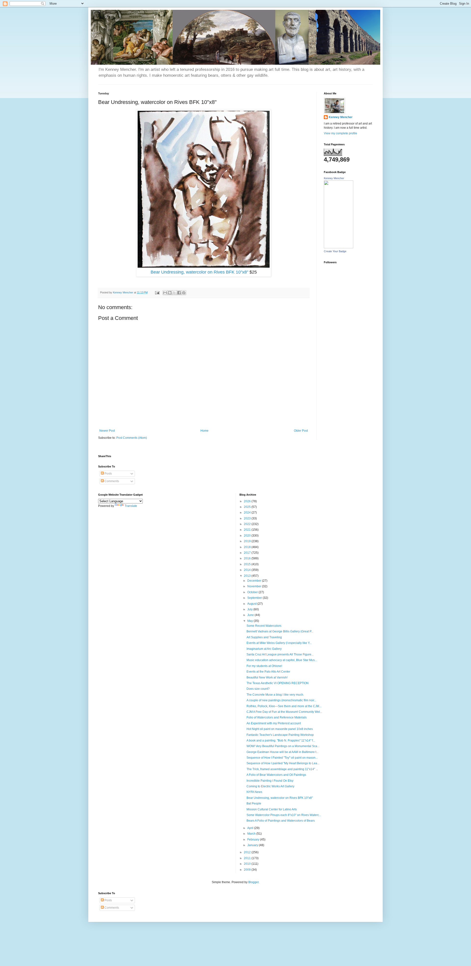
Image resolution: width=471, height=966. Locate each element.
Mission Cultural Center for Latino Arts (272, 809)
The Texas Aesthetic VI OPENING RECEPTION (278, 683)
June (251, 615)
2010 (247, 864)
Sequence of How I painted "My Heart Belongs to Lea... (283, 763)
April (250, 828)
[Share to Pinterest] (183, 292)
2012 (247, 852)
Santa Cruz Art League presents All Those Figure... (280, 654)
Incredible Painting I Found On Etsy (270, 780)
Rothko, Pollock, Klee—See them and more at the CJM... (284, 706)
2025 (247, 507)
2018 (247, 547)
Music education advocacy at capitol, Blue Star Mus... (282, 660)
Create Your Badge (335, 251)
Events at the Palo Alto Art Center (268, 671)
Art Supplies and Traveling (264, 637)
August (252, 603)
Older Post (301, 430)
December (254, 580)
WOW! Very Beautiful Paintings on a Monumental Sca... (283, 746)
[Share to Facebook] (179, 292)
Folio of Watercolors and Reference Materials (277, 717)
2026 (247, 501)
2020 (247, 535)
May (250, 621)
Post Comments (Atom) (131, 437)
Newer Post (107, 430)
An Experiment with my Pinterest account (274, 723)
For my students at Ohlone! (264, 666)
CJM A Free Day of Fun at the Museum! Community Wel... (284, 712)
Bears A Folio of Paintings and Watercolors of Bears (281, 820)
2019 (247, 541)
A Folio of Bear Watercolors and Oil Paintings (276, 775)
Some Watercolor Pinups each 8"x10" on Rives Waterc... (284, 815)
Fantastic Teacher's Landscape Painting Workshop (280, 735)
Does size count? (258, 688)
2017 (247, 552)
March (251, 833)
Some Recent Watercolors (264, 625)
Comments (111, 481)
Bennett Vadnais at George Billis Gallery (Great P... (280, 631)
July (250, 609)
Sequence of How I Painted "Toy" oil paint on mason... (282, 757)
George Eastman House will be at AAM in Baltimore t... (282, 752)
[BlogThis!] (169, 292)
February (253, 839)
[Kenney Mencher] (338, 247)
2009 (247, 869)
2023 (247, 518)
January (253, 845)
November (254, 586)
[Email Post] (157, 292)
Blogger (253, 882)
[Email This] (165, 292)
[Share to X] (174, 292)
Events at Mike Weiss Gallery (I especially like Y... (279, 643)
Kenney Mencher (341, 117)
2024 (247, 512)
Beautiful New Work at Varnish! (267, 677)
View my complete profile (340, 133)
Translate (131, 506)
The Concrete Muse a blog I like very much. (275, 694)
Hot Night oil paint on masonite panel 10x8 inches (280, 729)
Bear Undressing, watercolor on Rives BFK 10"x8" (199, 272)
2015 (247, 564)
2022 (247, 524)
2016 (247, 558)
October (253, 592)
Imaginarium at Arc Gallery (264, 649)
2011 (247, 858)
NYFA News (254, 792)
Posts (108, 473)
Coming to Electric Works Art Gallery (270, 786)
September (255, 598)
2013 (247, 575)
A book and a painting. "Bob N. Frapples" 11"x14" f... (281, 740)
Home (204, 430)
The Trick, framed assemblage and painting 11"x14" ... (282, 769)
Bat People (254, 803)
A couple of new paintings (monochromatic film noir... (281, 700)
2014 (247, 570)
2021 (247, 529)
